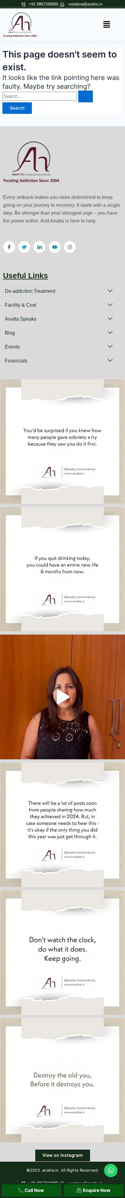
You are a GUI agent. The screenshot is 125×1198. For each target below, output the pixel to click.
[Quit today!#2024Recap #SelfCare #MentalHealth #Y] (62, 569)
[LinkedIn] (39, 247)
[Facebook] (9, 247)
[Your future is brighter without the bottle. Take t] (62, 697)
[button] (107, 24)
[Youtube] (55, 247)
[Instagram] (70, 247)
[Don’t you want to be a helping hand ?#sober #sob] (62, 441)
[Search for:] (47, 96)
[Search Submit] (85, 96)
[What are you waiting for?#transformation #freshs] (62, 952)
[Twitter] (24, 247)
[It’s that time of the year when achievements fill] (62, 824)
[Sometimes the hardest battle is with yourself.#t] (62, 1080)
